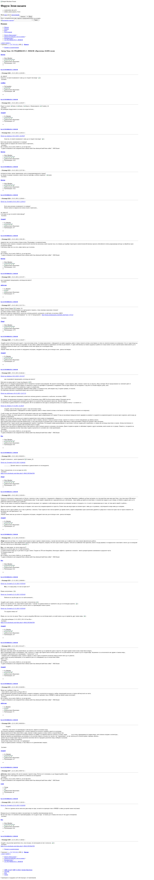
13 (22, 44)
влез (5, 15)
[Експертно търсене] (7, 20)
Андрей (3, 112)
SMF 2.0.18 (8, 870)
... (9, 44)
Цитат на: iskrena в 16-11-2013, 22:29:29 (13, 136)
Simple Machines (26, 870)
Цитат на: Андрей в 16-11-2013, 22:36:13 (13, 201)
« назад (3, 43)
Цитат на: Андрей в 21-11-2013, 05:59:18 (13, 583)
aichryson (4, 285)
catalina (3, 83)
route (2, 784)
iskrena (3, 54)
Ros (2, 436)
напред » (8, 43)
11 (18, 44)
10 (16, 44)
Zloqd (2, 321)
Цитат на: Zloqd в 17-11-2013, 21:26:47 (12, 406)
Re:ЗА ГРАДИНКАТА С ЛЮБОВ (9, 69)
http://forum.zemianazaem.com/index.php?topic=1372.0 (57, 315)
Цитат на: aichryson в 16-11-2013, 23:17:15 (13, 393)
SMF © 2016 (17, 870)
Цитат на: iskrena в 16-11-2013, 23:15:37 (13, 376)
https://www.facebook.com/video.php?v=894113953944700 (18, 473)
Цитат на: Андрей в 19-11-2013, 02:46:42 (13, 462)
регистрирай (15, 15)
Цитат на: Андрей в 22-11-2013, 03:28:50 (13, 805)
